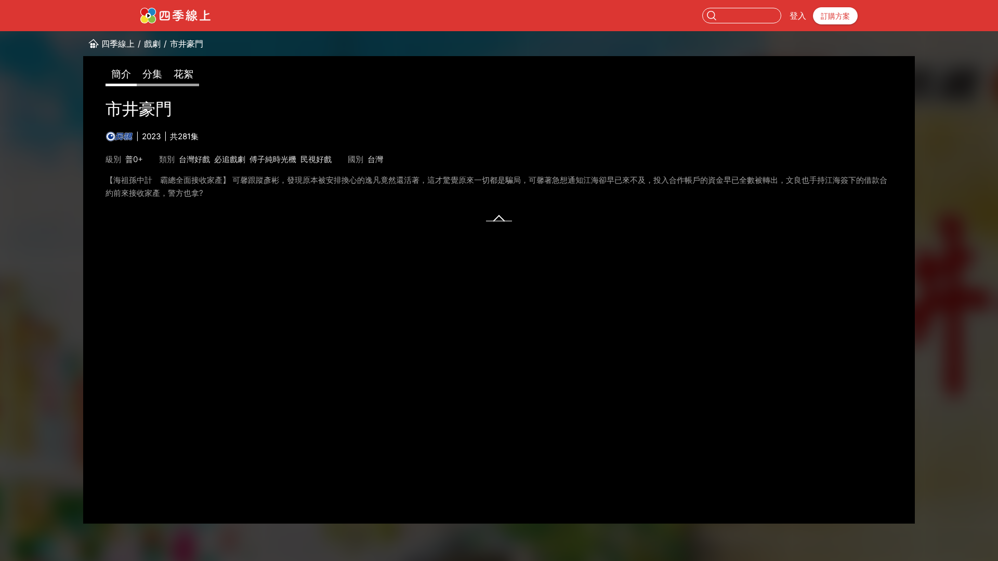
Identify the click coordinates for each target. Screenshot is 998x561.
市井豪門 (186, 43)
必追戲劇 (229, 159)
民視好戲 (316, 159)
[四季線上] (175, 15)
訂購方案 (835, 15)
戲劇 (152, 43)
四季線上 (118, 43)
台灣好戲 (194, 159)
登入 (798, 15)
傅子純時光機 (273, 159)
